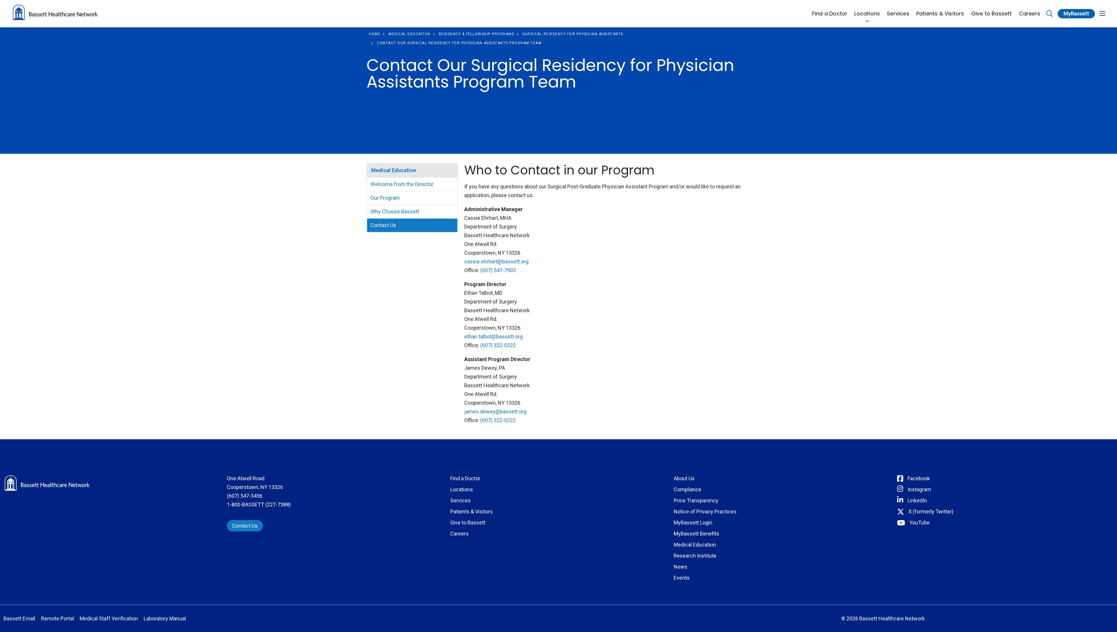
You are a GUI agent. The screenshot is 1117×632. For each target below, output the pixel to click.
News (680, 567)
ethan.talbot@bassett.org (493, 336)
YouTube (919, 522)
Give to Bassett (991, 13)
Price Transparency (696, 500)
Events (682, 578)
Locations (867, 13)
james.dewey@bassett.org (495, 411)
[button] (1102, 13)
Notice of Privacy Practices (705, 511)
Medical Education (393, 170)
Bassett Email (19, 618)
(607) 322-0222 (498, 345)
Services (898, 13)
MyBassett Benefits (696, 534)
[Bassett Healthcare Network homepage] (55, 13)
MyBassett (1076, 13)
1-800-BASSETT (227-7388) (259, 504)
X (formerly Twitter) (931, 511)
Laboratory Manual (165, 618)
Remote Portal (57, 618)
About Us (684, 478)
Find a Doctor (830, 13)
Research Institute (695, 556)
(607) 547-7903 (498, 270)
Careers (1029, 13)
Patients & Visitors (940, 13)
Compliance (687, 489)
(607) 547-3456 (244, 496)
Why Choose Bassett (395, 211)
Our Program (385, 198)
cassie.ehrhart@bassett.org (496, 261)
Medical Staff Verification (109, 618)
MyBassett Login (693, 522)
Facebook (919, 478)
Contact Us (383, 225)
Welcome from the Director (402, 184)
